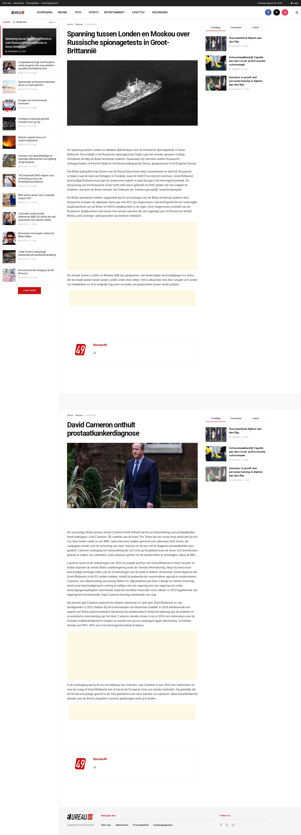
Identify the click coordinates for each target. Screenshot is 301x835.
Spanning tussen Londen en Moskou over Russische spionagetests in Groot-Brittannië (28, 42)
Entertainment (114, 12)
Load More (29, 290)
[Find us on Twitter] (276, 12)
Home (70, 24)
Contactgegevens (49, 3)
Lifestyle (138, 12)
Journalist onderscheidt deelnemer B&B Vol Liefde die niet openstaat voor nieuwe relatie (37, 216)
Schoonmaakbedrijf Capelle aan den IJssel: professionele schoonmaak (247, 61)
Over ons (7, 3)
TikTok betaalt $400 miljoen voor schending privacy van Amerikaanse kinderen (36, 178)
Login (295, 3)
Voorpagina (44, 12)
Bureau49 (100, 345)
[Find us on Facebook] (268, 12)
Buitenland (91, 24)
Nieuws (62, 12)
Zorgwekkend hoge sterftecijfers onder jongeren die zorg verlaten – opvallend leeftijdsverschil (37, 65)
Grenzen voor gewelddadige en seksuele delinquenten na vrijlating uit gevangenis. (37, 158)
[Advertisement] (132, 139)
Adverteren (18, 3)
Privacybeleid (32, 3)
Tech (78, 12)
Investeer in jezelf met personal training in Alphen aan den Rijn (246, 81)
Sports (94, 12)
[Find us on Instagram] (285, 12)
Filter (51, 22)
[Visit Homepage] (15, 12)
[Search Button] (297, 12)
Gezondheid (160, 12)
